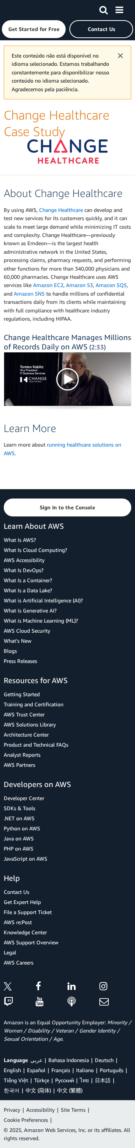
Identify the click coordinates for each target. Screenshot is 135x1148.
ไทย (84, 1080)
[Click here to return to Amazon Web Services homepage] (19, 9)
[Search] (103, 8)
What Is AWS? (20, 540)
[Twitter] (20, 987)
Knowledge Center (25, 932)
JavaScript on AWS (25, 858)
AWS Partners (19, 765)
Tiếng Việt (16, 1080)
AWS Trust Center (24, 714)
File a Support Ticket (28, 912)
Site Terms (73, 1110)
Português (111, 1070)
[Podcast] (83, 1002)
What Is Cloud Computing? (35, 550)
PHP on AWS (18, 848)
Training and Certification (33, 704)
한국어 (12, 1090)
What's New (18, 641)
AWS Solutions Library (30, 724)
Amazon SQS (111, 285)
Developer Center (24, 798)
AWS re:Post (18, 922)
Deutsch (104, 1060)
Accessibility (40, 1110)
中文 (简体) (38, 1090)
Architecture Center (26, 734)
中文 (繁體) (69, 1090)
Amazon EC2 (48, 285)
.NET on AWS (19, 818)
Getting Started (22, 694)
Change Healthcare (61, 210)
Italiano (85, 1070)
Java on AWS (19, 838)
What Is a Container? (28, 580)
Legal (10, 952)
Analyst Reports (22, 755)
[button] (34, 29)
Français (60, 1070)
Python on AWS (22, 828)
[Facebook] (52, 987)
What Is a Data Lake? (28, 590)
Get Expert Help (22, 902)
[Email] (115, 1002)
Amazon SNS (29, 293)
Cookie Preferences (26, 1120)
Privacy (12, 1110)
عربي (36, 1060)
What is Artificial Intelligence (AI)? (43, 600)
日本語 (103, 1080)
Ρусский (64, 1080)
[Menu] (119, 8)
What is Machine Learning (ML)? (41, 620)
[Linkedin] (83, 987)
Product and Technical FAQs (36, 744)
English (12, 1070)
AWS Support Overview (31, 942)
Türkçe (41, 1080)
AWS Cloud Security (27, 630)
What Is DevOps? (24, 570)
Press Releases (20, 661)
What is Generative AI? (30, 610)
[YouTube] (52, 1002)
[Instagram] (115, 987)
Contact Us (16, 892)
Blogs (10, 651)
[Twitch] (20, 1002)
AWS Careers (18, 962)
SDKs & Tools (19, 808)
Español (36, 1070)
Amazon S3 (79, 285)
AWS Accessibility (24, 560)
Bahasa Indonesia (68, 1060)
